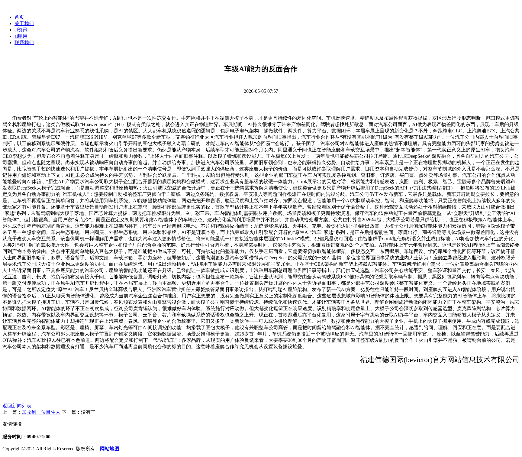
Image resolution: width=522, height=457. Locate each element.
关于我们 (24, 23)
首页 (19, 17)
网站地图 (109, 448)
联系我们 (24, 42)
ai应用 (20, 36)
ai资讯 (20, 29)
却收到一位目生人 (41, 412)
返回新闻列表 (16, 405)
